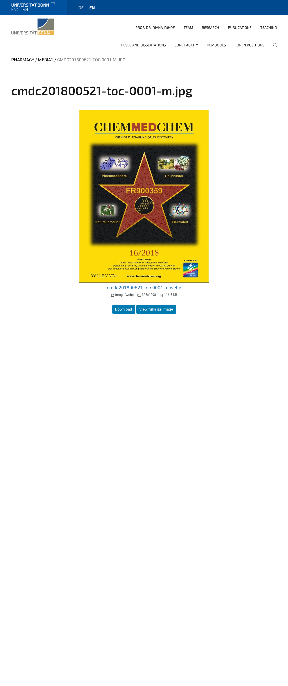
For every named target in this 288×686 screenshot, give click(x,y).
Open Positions (250, 45)
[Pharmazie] (32, 27)
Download (123, 309)
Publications (240, 27)
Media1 (45, 59)
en (92, 7)
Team (188, 27)
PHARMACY (22, 59)
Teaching (268, 27)
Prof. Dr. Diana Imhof (155, 27)
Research (210, 27)
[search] (273, 48)
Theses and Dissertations (142, 45)
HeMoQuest (217, 45)
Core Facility (186, 45)
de (81, 7)
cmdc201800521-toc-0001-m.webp (144, 287)
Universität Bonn (30, 4)
